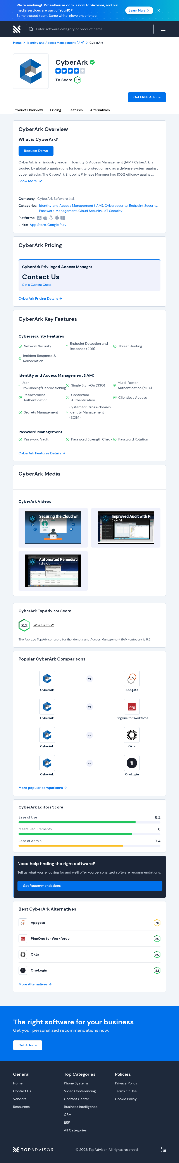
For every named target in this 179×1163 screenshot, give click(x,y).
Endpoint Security (143, 205)
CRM (68, 1114)
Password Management (58, 210)
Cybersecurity (116, 205)
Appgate (38, 922)
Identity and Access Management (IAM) (71, 205)
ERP (67, 1122)
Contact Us (22, 1091)
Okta (35, 954)
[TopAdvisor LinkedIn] (163, 1149)
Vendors (19, 1099)
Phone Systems (76, 1083)
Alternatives (100, 110)
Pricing (55, 110)
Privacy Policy (126, 1083)
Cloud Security (90, 210)
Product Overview (28, 110)
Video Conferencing (80, 1091)
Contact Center (76, 1099)
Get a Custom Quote (37, 285)
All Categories (75, 1130)
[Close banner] (158, 10)
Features (76, 110)
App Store (38, 224)
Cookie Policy (126, 1099)
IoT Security (112, 210)
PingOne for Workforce (50, 938)
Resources (21, 1106)
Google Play (56, 224)
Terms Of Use (126, 1091)
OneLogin (39, 970)
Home (17, 1083)
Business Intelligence (81, 1106)
